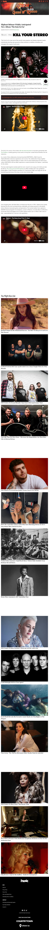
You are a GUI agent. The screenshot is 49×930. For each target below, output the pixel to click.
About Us (4, 887)
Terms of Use (5, 892)
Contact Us (4, 906)
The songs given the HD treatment (15, 168)
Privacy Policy (5, 889)
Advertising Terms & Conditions (8, 896)
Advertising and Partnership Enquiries (9, 902)
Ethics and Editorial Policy (7, 894)
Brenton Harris (16, 29)
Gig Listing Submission (6, 904)
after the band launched (25, 150)
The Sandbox (4, 152)
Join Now (44, 97)
